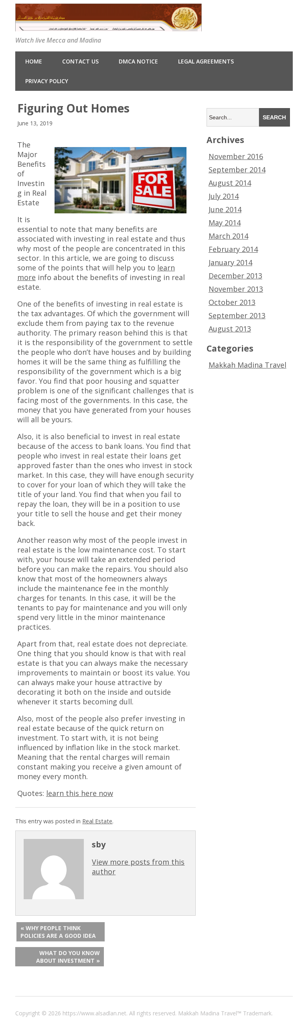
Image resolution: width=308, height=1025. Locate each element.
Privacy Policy (46, 81)
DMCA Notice (138, 61)
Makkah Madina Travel (247, 365)
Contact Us (80, 61)
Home (33, 61)
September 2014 (237, 169)
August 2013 (230, 328)
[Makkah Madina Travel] (108, 26)
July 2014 (224, 196)
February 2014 (233, 249)
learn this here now (79, 793)
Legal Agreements (206, 61)
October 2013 (232, 302)
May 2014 (225, 222)
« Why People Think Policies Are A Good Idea (58, 931)
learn (166, 267)
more (26, 277)
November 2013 (236, 289)
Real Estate (97, 821)
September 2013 (237, 315)
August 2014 (230, 183)
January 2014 (230, 262)
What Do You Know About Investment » (68, 956)
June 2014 (225, 209)
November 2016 (236, 156)
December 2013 (235, 275)
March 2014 (228, 236)
